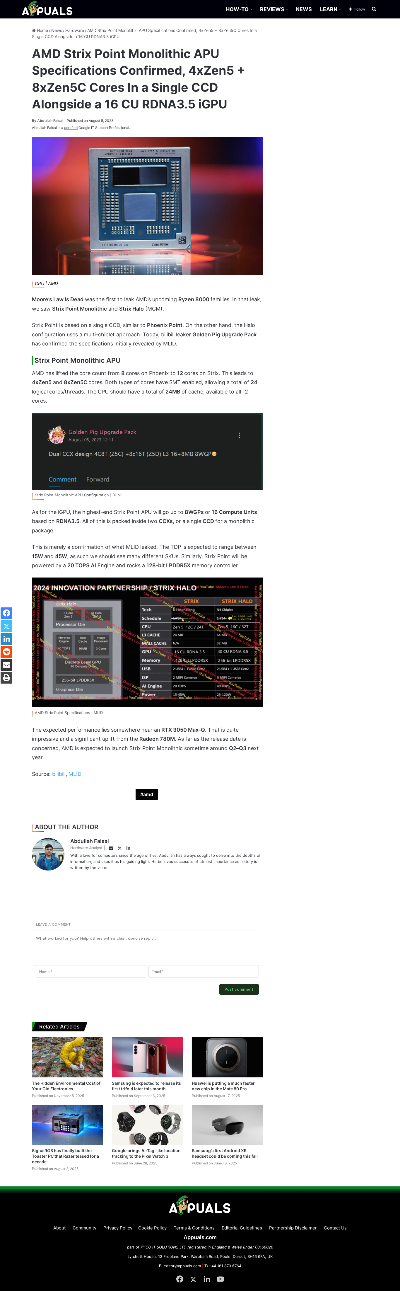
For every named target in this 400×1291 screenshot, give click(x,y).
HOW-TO (237, 9)
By (34, 120)
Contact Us (335, 1228)
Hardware (74, 30)
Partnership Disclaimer (293, 1228)
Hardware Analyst (86, 847)
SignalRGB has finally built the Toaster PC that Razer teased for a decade (65, 1156)
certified (71, 127)
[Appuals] (47, 9)
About (59, 1228)
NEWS (304, 9)
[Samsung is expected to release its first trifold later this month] (147, 1057)
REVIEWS (272, 9)
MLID (75, 774)
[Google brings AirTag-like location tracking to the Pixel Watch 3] (147, 1125)
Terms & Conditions (194, 1228)
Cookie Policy (152, 1228)
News (56, 30)
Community (84, 1228)
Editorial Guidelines (242, 1228)
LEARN (328, 9)
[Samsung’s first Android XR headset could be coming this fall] (227, 1125)
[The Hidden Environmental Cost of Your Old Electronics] (67, 1057)
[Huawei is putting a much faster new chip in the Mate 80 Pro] (227, 1057)
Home (42, 30)
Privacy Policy (117, 1228)
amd (148, 794)
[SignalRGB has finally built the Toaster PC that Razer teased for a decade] (67, 1125)
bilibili (59, 774)
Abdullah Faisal (47, 120)
